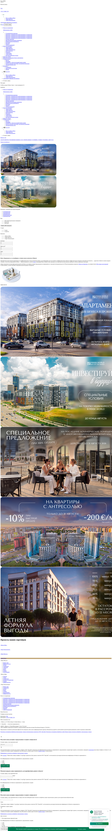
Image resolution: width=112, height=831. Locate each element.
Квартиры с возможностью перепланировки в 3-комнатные (19, 35)
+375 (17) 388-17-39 (10, 717)
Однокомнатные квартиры (12, 33)
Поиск (4, 669)
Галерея (5, 670)
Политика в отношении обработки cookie (55, 731)
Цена (2, 251)
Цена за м (3, 246)
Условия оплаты (6, 59)
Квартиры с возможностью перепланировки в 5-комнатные (19, 38)
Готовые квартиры (10, 39)
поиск (34, 261)
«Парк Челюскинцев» (10, 20)
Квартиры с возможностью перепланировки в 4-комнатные (19, 36)
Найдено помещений (6, 225)
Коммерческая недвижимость (12, 41)
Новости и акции (7, 56)
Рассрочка (8, 61)
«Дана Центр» (9, 54)
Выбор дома (5, 662)
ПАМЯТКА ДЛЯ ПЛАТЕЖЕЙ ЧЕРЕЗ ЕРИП (16, 62)
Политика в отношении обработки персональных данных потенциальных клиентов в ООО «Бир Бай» (23, 731)
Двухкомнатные (6, 212)
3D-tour (4, 665)
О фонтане (5, 667)
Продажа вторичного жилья (12, 55)
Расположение (6, 672)
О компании (8, 67)
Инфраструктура (6, 663)
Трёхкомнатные (6, 213)
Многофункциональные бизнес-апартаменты (13, 57)
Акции (4, 668)
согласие (5, 755)
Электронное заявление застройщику (9, 22)
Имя (14, 775)
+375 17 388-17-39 (4, 11)
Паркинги (8, 52)
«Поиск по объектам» (83, 264)
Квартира (7, 222)
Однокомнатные (6, 211)
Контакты (5, 66)
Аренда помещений (10, 45)
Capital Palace (9, 53)
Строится (7, 231)
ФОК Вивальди (9, 50)
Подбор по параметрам (8, 680)
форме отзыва (42, 751)
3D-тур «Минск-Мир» (10, 18)
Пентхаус (7, 223)
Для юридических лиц (11, 64)
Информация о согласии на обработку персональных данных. (14, 753)
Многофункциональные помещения (14, 40)
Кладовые (8, 42)
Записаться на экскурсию (11, 68)
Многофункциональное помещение (12, 220)
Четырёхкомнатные (7, 215)
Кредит (7, 60)
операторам (91, 749)
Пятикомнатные (6, 216)
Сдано (6, 230)
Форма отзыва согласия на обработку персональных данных (78, 731)
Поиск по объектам (7, 46)
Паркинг (8, 43)
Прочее (7, 69)
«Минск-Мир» (9, 47)
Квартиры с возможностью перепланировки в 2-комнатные (19, 34)
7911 (2, 8)
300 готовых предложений (102, 264)
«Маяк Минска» (9, 19)
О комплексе (6, 666)
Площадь (3, 240)
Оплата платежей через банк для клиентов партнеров (17, 63)
